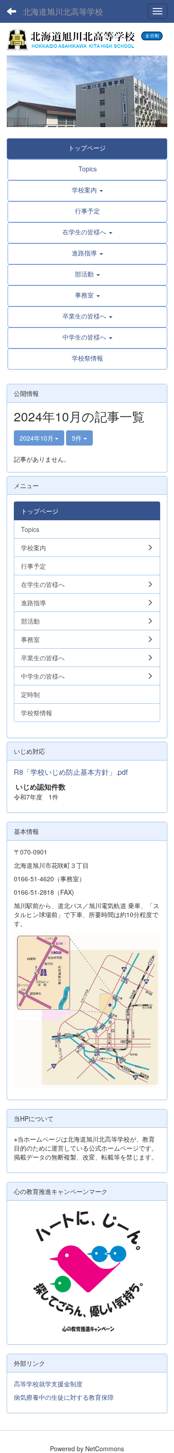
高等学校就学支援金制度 (48, 1383)
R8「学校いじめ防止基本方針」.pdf (71, 772)
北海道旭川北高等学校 (63, 11)
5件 (77, 437)
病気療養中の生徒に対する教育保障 (64, 1397)
